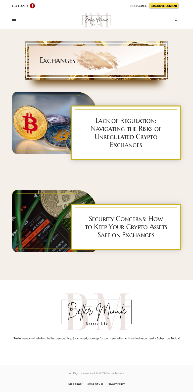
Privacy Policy (116, 383)
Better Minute (115, 373)
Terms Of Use (95, 383)
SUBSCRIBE (153, 6)
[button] (14, 20)
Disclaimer (75, 383)
